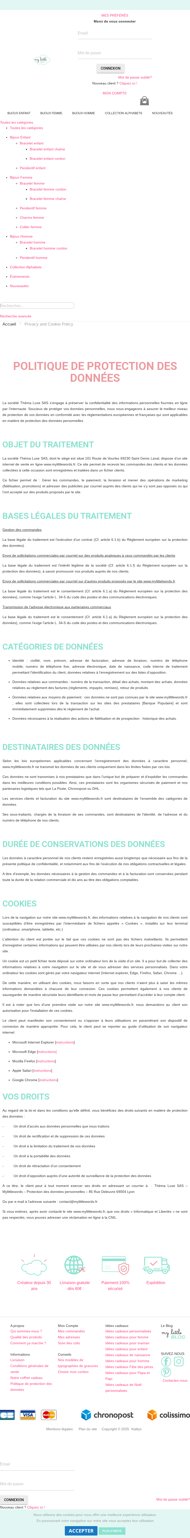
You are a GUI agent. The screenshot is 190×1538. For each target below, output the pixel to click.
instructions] (47, 1052)
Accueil (9, 324)
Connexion (110, 68)
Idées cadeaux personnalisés (128, 1331)
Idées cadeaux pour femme (126, 1337)
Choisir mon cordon (73, 1372)
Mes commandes (71, 1331)
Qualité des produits (26, 1337)
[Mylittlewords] (41, 60)
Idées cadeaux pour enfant (126, 1349)
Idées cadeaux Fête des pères (129, 1367)
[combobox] (37, 305)
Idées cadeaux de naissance (127, 1355)
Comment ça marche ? (28, 1343)
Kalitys (136, 1429)
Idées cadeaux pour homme (127, 1361)
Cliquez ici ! (128, 83)
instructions (65, 1042)
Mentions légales (59, 1429)
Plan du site (88, 1429)
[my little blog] (173, 1333)
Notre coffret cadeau (26, 1378)
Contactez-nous (174, 1380)
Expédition (155, 1283)
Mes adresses (69, 1337)
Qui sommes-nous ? (26, 1331)
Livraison (17, 1360)
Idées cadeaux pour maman (127, 1343)
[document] (95, 1524)
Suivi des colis (69, 1343)
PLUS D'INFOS (112, 1531)
